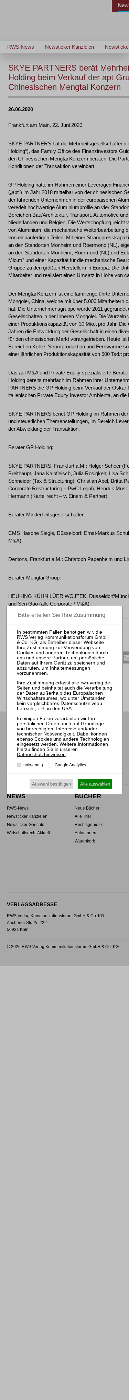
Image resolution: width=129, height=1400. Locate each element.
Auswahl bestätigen (51, 784)
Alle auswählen (95, 784)
